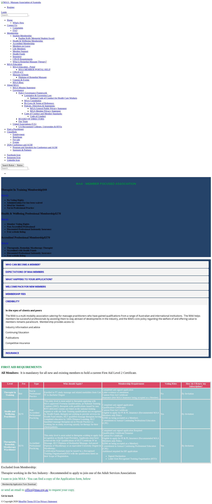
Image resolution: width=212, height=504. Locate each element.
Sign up (4, 195)
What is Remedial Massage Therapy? (30, 61)
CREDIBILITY (12, 301)
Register (10, 7)
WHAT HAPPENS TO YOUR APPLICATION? (29, 279)
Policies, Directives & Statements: (39, 106)
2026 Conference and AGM (19, 145)
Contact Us (12, 25)
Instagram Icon (13, 157)
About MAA (13, 85)
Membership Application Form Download (19, 484)
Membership (12, 33)
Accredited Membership (24, 43)
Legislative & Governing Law (38, 95)
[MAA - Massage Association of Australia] (21, 2)
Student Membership (22, 35)
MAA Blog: (18, 82)
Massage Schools (20, 74)
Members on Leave (21, 46)
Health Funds (19, 54)
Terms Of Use (33, 501)
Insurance (17, 56)
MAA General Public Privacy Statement (48, 108)
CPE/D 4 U (18, 72)
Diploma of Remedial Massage (32, 77)
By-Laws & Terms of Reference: (39, 103)
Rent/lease (17, 137)
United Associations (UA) (24, 124)
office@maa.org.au (36, 489)
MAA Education (14, 64)
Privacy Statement (49, 501)
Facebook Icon (13, 155)
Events (16, 142)
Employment (18, 134)
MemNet (22, 501)
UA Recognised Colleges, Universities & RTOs (40, 126)
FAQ (15, 30)
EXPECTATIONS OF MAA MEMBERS (25, 272)
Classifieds (12, 132)
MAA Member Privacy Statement (45, 111)
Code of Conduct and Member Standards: (43, 113)
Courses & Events (21, 80)
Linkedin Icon (13, 160)
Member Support (20, 51)
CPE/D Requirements (22, 59)
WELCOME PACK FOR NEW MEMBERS (26, 286)
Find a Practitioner (15, 129)
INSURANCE (12, 353)
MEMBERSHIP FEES (16, 294)
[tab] (106, 264)
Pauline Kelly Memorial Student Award (36, 38)
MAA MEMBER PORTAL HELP (34, 69)
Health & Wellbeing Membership (28, 41)
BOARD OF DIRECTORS (31, 119)
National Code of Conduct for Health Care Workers (53, 98)
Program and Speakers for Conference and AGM (35, 147)
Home (10, 20)
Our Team (23, 121)
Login (4, 12)
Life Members (19, 48)
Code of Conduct (38, 116)
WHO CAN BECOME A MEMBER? (23, 264)
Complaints (18, 28)
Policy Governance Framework (32, 93)
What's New (18, 23)
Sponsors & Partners (22, 150)
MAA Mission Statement (24, 87)
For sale (16, 139)
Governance (18, 90)
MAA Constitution (32, 100)
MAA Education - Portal (24, 67)
